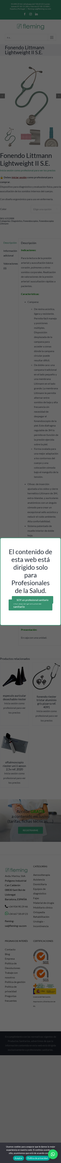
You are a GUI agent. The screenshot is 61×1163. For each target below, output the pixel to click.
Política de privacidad (37, 1158)
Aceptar (18, 1158)
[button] (53, 1154)
